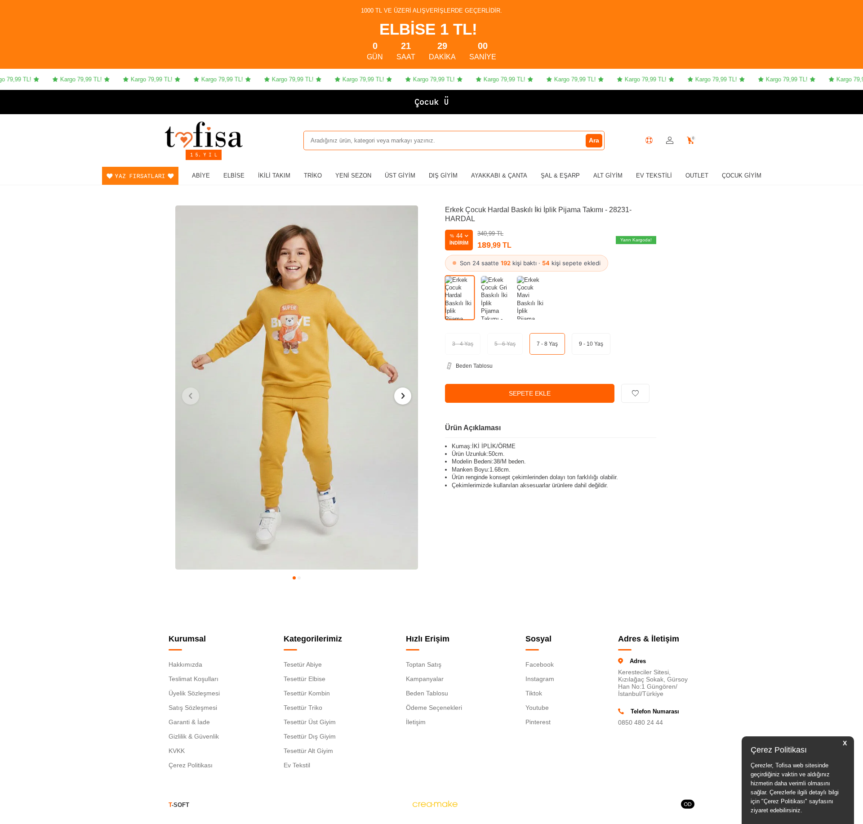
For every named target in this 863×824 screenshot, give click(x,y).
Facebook (539, 664)
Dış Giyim (443, 175)
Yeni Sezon (353, 175)
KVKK (177, 750)
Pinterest (538, 722)
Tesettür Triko (303, 707)
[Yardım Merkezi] (649, 140)
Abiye (201, 175)
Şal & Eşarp (560, 175)
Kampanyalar (425, 678)
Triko (313, 175)
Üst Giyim (400, 175)
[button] (294, 577)
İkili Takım (274, 175)
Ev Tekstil (297, 765)
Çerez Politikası (191, 765)
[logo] (203, 134)
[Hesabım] (669, 140)
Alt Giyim (608, 175)
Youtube (537, 707)
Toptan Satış (423, 664)
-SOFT (179, 805)
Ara (594, 140)
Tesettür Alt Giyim (308, 750)
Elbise (234, 175)
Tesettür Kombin (307, 693)
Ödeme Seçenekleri (434, 707)
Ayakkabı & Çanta (499, 175)
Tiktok (533, 693)
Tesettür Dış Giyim (310, 736)
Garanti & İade (189, 722)
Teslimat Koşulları (193, 678)
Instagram (539, 678)
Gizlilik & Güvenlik (194, 736)
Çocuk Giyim (741, 175)
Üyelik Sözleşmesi (194, 693)
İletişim (416, 722)
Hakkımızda (185, 664)
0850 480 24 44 (640, 722)
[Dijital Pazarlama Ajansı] (435, 805)
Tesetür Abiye (303, 664)
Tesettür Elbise (304, 678)
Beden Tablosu (427, 693)
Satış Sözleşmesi (193, 707)
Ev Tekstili (654, 175)
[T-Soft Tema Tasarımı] (687, 805)
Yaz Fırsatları (140, 176)
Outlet (696, 175)
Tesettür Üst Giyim (310, 722)
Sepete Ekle (530, 393)
